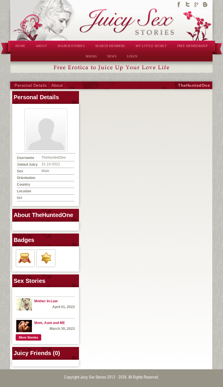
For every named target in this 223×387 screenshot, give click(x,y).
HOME (20, 46)
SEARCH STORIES (71, 46)
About (57, 85)
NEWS (111, 56)
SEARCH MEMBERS (110, 46)
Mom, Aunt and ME (49, 323)
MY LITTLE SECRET (151, 46)
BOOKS (91, 56)
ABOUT (41, 46)
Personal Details (31, 85)
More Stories (28, 337)
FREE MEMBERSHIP (192, 46)
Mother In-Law (45, 301)
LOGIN (132, 56)
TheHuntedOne (194, 85)
